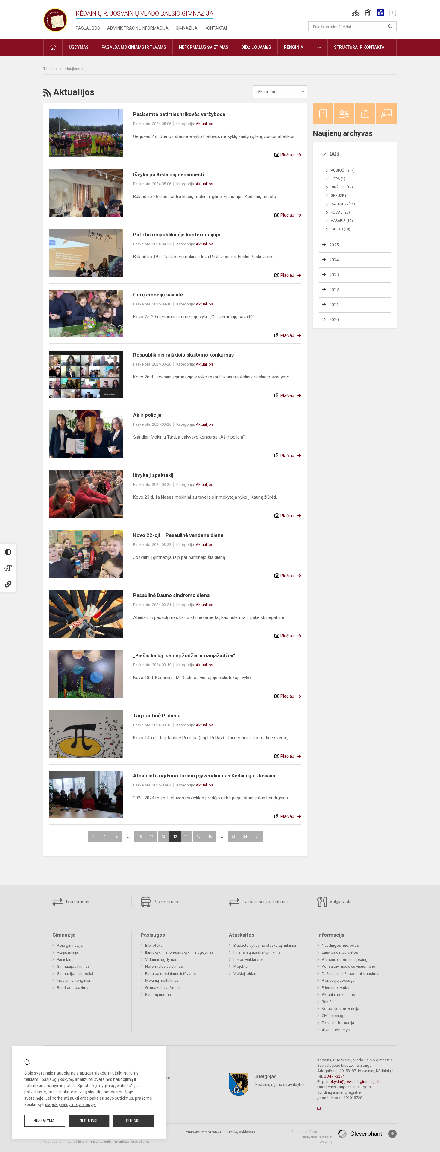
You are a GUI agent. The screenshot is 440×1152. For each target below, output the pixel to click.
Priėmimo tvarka (335, 987)
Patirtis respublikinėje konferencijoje (176, 235)
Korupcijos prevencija (340, 1008)
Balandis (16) (343, 204)
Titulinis (50, 68)
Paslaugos (88, 28)
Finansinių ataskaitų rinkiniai (257, 952)
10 (140, 836)
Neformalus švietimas (164, 966)
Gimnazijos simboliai (75, 973)
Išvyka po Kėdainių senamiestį (168, 174)
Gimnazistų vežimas (162, 987)
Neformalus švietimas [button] (203, 47)
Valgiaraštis (340, 901)
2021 (334, 304)
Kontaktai (216, 28)
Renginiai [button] (294, 47)
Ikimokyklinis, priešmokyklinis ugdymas (179, 952)
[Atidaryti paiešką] (390, 26)
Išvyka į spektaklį (153, 475)
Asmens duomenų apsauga (346, 959)
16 (210, 836)
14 (187, 836)
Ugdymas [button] (79, 47)
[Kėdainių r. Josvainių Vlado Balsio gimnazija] (55, 19)
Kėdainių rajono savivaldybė (279, 1084)
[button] (356, 12)
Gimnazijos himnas (73, 966)
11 (152, 836)
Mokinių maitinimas (162, 980)
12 (163, 836)
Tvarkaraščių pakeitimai (264, 901)
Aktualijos (204, 123)
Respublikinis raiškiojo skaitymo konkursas (183, 355)
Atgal (93, 836)
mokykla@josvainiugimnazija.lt (353, 1081)
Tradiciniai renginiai (73, 980)
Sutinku (133, 1120)
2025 (334, 245)
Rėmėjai (329, 1001)
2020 (334, 319)
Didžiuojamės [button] (256, 47)
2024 (334, 260)
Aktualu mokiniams (338, 994)
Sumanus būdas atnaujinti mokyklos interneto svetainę (311, 1137)
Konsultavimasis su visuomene (348, 966)
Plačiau (287, 155)
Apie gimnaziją (70, 945)
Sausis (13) (340, 229)
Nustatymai (45, 1120)
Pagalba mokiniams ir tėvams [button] (133, 47)
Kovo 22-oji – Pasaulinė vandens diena (178, 535)
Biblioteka (154, 945)
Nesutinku (89, 1120)
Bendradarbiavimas (73, 987)
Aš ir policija (147, 415)
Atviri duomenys (336, 1030)
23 (233, 836)
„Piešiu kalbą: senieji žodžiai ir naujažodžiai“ (184, 655)
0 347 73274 (334, 1076)
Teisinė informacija (338, 1022)
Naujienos (74, 68)
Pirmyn (257, 836)
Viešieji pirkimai (246, 973)
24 (245, 836)
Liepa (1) (338, 179)
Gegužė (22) (341, 196)
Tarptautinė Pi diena (156, 716)
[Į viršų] (392, 1134)
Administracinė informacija (138, 28)
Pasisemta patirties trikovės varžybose (179, 114)
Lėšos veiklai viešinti (251, 959)
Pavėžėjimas (165, 901)
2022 (334, 289)
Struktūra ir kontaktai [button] (360, 47)
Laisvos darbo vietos (340, 952)
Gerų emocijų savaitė (158, 295)
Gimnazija (187, 28)
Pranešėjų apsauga (338, 980)
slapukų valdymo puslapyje (70, 1104)
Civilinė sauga (333, 1015)
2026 (334, 154)
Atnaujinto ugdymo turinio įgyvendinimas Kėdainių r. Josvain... (206, 776)
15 (198, 836)
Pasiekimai (66, 959)
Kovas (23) (340, 212)
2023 (334, 275)
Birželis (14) (342, 187)
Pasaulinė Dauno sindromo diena (171, 595)
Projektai (240, 966)
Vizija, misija (67, 952)
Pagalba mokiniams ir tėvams (170, 973)
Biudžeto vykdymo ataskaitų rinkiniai (264, 945)
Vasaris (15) (342, 221)
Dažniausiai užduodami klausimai (350, 973)
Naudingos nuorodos (340, 945)
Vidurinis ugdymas (161, 959)
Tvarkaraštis (76, 901)
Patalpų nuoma (158, 994)
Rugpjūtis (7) (343, 170)
